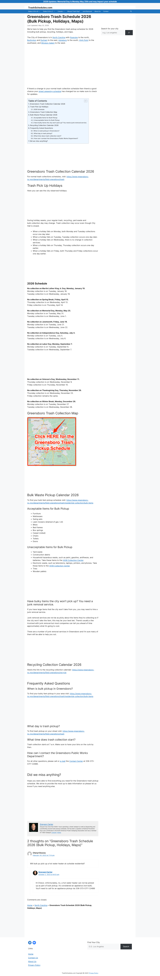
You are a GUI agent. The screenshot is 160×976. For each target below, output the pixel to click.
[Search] (129, 32)
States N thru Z (48, 11)
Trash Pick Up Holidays (39, 107)
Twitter (59, 832)
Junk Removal (87, 11)
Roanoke (74, 37)
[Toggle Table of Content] (85, 100)
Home (29, 905)
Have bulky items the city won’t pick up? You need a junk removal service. (60, 123)
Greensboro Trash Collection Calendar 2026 (47, 104)
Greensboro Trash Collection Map (43, 112)
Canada (60, 11)
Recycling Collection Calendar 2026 (44, 125)
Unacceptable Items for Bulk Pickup (47, 120)
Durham (44, 40)
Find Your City (93, 942)
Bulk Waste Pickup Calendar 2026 (43, 115)
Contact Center (76, 761)
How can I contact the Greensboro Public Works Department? (56, 138)
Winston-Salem (48, 43)
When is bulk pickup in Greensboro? (46, 131)
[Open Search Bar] (131, 11)
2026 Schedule (39, 109)
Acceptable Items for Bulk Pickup (45, 118)
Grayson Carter (46, 824)
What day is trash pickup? (43, 133)
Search (126, 946)
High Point (83, 40)
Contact (105, 11)
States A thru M (33, 11)
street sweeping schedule (50, 91)
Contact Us (33, 958)
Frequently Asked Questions (41, 128)
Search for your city (109, 29)
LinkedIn (54, 832)
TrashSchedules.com (40, 7)
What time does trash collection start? (47, 136)
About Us (98, 11)
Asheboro (62, 40)
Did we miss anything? (39, 141)
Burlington (31, 40)
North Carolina (58, 37)
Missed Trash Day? (73, 11)
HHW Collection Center (73, 560)
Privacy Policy (34, 965)
